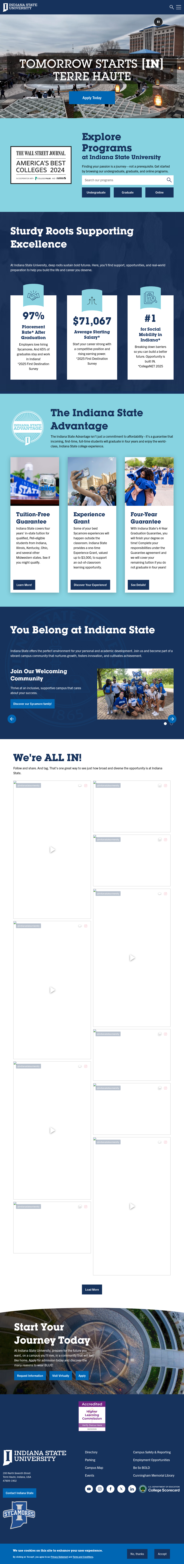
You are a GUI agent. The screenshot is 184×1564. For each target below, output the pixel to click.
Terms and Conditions (83, 1556)
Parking (90, 1460)
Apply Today (92, 97)
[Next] (172, 719)
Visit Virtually (60, 1375)
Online (159, 192)
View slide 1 (165, 723)
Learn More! (24, 584)
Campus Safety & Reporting (152, 1452)
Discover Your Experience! (90, 584)
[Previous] (12, 719)
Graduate (128, 192)
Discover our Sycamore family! (32, 703)
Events (89, 1475)
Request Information (30, 1375)
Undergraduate (96, 192)
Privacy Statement (59, 1556)
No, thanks (137, 1554)
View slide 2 (171, 723)
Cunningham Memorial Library (153, 1475)
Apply (82, 1375)
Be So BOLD (141, 1467)
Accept (162, 1554)
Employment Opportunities (151, 1460)
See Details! (138, 584)
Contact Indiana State (19, 1493)
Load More (92, 1289)
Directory (91, 1452)
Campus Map (94, 1467)
